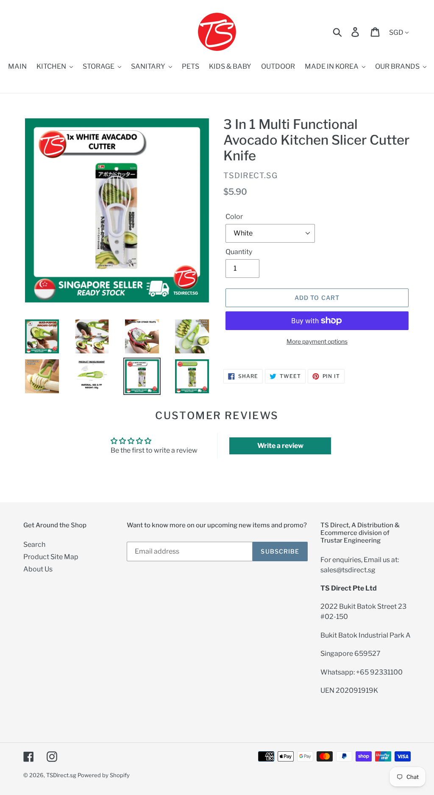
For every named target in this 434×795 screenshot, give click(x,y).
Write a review (280, 446)
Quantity (238, 252)
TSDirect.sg (61, 775)
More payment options (317, 341)
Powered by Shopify (104, 775)
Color (234, 217)
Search (34, 544)
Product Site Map (50, 557)
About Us (38, 569)
